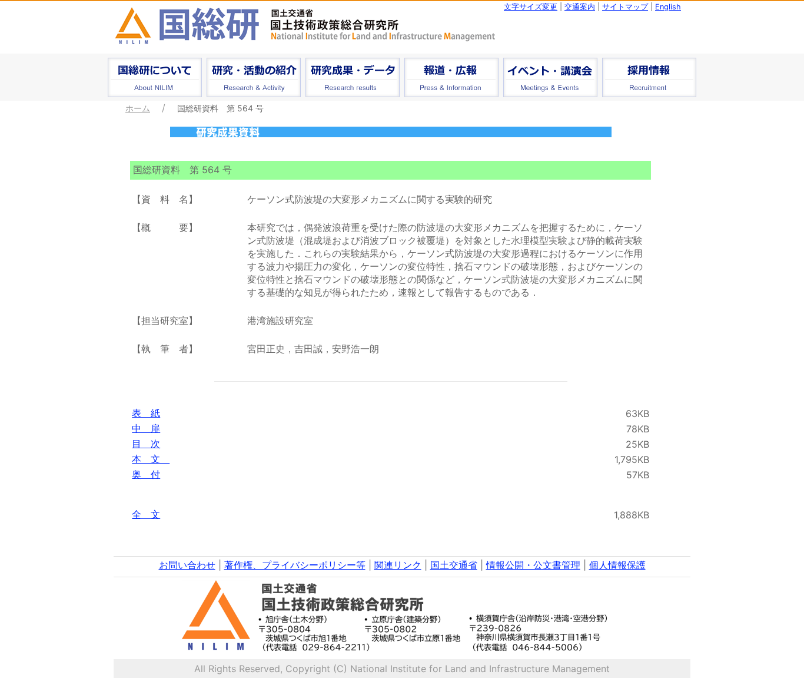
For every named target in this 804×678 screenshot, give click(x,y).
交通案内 (579, 6)
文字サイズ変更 (530, 6)
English (668, 6)
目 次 (146, 443)
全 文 (146, 514)
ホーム (137, 108)
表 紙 (146, 413)
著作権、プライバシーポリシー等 (295, 565)
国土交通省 (453, 565)
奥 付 (146, 474)
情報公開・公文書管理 (533, 565)
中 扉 (146, 428)
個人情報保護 (617, 565)
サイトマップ (625, 6)
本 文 (151, 459)
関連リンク (397, 565)
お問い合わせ (187, 565)
